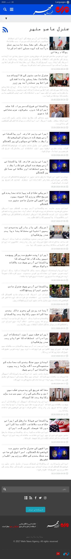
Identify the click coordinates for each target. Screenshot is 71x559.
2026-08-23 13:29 (58, 128)
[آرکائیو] (26, 498)
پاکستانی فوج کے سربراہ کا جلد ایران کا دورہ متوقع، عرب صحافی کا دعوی (26, 110)
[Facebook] (35, 498)
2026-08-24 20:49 (58, 100)
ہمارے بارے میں (34, 536)
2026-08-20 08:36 (58, 187)
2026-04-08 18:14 (58, 474)
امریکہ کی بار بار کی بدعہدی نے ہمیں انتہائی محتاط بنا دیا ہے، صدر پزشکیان (26, 231)
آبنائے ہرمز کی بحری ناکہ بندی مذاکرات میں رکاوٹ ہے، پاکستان (26, 312)
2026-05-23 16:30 (58, 280)
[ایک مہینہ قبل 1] (59, 197)
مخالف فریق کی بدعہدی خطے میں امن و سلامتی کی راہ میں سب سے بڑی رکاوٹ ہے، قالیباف (25, 393)
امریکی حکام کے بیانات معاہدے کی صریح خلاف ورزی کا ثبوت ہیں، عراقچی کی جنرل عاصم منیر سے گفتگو (25, 198)
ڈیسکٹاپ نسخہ (35, 509)
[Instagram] (45, 498)
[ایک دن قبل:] (59, 43)
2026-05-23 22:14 (58, 249)
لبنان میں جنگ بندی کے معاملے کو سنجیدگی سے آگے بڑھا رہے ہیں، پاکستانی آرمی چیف (25, 366)
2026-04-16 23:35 (58, 414)
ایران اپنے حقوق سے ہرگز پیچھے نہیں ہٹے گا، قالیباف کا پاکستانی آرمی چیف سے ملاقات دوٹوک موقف (26, 260)
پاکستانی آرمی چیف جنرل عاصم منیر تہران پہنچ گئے (28, 288)
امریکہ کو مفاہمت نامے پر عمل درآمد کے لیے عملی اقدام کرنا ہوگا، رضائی (37, 48)
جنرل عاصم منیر (49, 28)
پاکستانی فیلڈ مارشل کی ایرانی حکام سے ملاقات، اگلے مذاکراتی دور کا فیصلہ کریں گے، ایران (26, 424)
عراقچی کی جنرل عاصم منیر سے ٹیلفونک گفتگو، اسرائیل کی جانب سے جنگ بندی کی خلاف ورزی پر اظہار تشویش (25, 454)
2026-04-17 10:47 (58, 356)
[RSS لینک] (31, 498)
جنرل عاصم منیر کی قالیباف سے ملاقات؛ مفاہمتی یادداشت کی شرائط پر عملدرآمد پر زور (27, 79)
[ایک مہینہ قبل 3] (59, 232)
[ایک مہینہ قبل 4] (59, 315)
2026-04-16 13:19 (58, 442)
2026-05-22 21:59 (58, 304)
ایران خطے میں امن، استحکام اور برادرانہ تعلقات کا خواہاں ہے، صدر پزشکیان (26, 338)
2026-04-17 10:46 (58, 384)
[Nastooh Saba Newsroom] (64, 553)
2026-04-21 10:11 (58, 328)
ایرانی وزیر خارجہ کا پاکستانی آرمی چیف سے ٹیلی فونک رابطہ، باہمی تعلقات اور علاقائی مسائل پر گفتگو (26, 167)
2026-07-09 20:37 (58, 221)
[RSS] (5, 30)
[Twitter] (40, 498)
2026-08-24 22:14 (58, 69)
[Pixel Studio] (56, 553)
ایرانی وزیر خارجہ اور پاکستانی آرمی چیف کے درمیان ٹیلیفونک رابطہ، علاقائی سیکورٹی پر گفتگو (25, 137)
